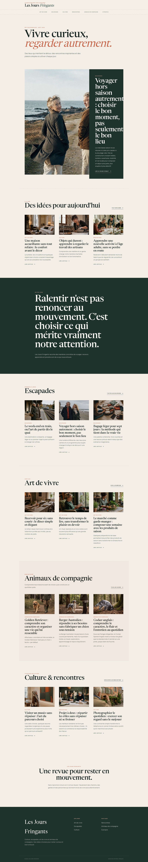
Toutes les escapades (114, 393)
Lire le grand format (102, 171)
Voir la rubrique (116, 485)
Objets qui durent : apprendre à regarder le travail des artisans (74, 244)
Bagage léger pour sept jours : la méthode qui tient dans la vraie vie (107, 429)
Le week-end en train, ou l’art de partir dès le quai (39, 429)
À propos (106, 12)
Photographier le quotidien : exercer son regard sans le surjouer (107, 716)
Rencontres (76, 12)
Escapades (54, 12)
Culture (65, 12)
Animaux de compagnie (91, 12)
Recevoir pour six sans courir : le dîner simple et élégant (39, 522)
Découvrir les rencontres (112, 680)
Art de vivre (43, 12)
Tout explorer (116, 208)
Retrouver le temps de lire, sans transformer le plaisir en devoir (74, 522)
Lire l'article (29, 264)
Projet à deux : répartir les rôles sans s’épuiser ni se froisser (73, 716)
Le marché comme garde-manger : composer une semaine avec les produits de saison (107, 525)
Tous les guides (116, 587)
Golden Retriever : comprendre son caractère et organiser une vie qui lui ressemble (38, 627)
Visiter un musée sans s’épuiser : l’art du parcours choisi (38, 716)
